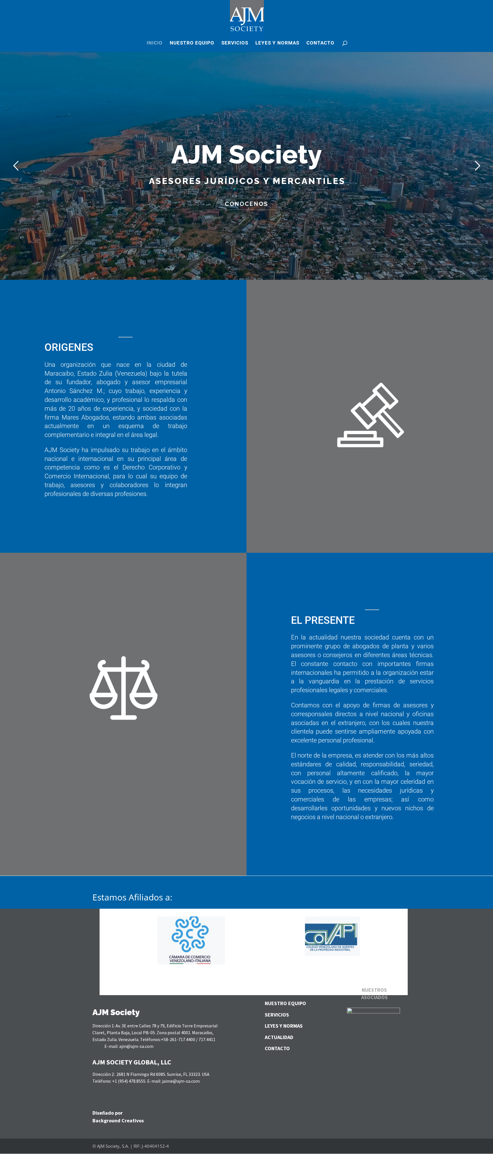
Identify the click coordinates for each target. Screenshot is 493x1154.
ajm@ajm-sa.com (136, 1046)
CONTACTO (320, 43)
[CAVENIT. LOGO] (191, 963)
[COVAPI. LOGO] (332, 954)
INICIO (155, 43)
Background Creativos (118, 1120)
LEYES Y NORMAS (277, 43)
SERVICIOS (234, 43)
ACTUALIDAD (279, 1037)
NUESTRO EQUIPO (192, 43)
